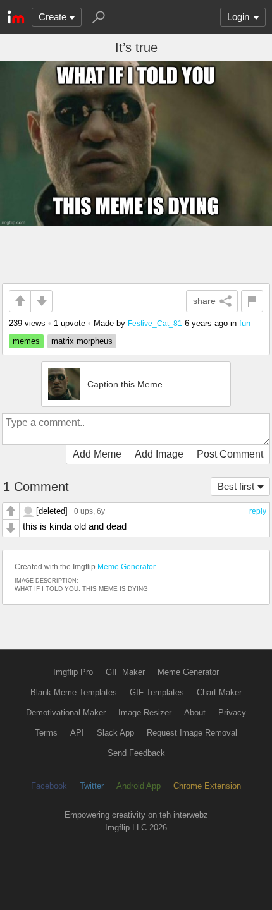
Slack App (115, 732)
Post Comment (230, 454)
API (77, 732)
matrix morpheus (82, 341)
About (195, 712)
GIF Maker (125, 672)
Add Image (159, 454)
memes (26, 341)
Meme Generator (126, 566)
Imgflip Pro (73, 672)
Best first (236, 486)
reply (257, 511)
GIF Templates (157, 692)
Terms (46, 732)
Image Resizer (144, 712)
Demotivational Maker (66, 712)
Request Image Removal (192, 732)
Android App (138, 786)
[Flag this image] (252, 301)
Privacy (232, 712)
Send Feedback (136, 753)
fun (244, 323)
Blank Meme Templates (73, 692)
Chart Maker (219, 692)
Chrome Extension (207, 786)
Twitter (92, 786)
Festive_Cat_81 (155, 323)
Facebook (49, 786)
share (204, 301)
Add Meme (97, 454)
